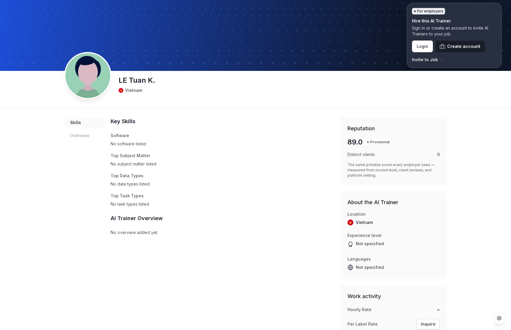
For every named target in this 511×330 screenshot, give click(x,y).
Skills (75, 122)
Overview (80, 135)
